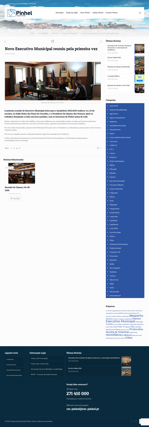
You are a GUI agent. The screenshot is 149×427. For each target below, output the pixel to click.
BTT (138, 313)
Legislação (113, 220)
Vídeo (112, 284)
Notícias (55, 33)
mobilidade (138, 327)
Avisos (112, 133)
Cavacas (108, 316)
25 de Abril (109, 311)
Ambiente (113, 121)
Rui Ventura (125, 334)
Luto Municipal (115, 232)
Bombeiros (134, 313)
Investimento (115, 212)
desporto (136, 315)
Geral (111, 201)
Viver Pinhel (43, 33)
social (140, 335)
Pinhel (127, 329)
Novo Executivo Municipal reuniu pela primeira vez (100, 33)
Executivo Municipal (69, 33)
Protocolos (114, 256)
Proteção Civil (115, 252)
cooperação (125, 316)
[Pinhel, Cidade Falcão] (19, 13)
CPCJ (112, 149)
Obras (112, 240)
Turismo (113, 276)
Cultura (112, 153)
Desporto (113, 157)
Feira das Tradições (117, 185)
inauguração (132, 324)
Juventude (114, 216)
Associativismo (115, 129)
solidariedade (109, 338)
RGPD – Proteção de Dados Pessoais (44, 374)
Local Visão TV (119, 326)
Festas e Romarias (116, 189)
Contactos (11, 3)
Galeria (112, 197)
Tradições (113, 272)
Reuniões (113, 260)
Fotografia (126, 324)
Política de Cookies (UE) (40, 364)
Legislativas (114, 224)
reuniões (112, 335)
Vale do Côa (114, 280)
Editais (112, 165)
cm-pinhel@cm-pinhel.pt (27, 3)
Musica (109, 329)
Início (32, 33)
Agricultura (114, 114)
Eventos (113, 177)
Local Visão (114, 228)
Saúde (112, 264)
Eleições (113, 173)
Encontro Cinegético (118, 319)
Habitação (113, 204)
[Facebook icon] (134, 3)
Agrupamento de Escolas (119, 311)
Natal (113, 329)
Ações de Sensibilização (118, 110)
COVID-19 (113, 145)
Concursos (113, 141)
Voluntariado (114, 291)
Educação (113, 169)
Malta (132, 326)
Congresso (119, 316)
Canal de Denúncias (13, 370)
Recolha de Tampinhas (117, 331)
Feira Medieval (118, 324)
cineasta (113, 316)
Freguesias (114, 193)
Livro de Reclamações (14, 375)
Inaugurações (114, 208)
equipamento (128, 319)
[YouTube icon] (137, 3)
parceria (123, 329)
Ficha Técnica (11, 365)
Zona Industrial (115, 295)
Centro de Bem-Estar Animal (120, 137)
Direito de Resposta (117, 161)
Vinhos (123, 338)
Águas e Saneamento (117, 118)
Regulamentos (133, 332)
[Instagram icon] (140, 3)
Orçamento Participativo (119, 244)
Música (112, 236)
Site (137, 335)
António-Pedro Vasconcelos (134, 311)
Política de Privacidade (39, 358)
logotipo (127, 327)
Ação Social (114, 106)
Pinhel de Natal (115, 248)
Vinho (112, 288)
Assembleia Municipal (118, 125)
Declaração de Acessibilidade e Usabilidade (46, 369)
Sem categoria (115, 268)
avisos (121, 313)
